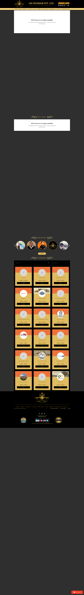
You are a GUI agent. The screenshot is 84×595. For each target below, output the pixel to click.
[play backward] (15, 245)
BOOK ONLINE (41, 406)
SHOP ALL (65, 406)
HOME (18, 406)
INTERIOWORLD (58, 406)
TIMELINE (34, 406)
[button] (67, 5)
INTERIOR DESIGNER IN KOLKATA (58, 410)
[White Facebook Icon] (39, 413)
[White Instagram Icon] (42, 413)
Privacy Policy (63, 408)
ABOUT (22, 406)
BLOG (47, 406)
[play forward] (69, 245)
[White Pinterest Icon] (44, 413)
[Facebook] (62, 5)
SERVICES (28, 406)
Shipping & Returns (54, 408)
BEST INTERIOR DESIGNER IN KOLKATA (40, 410)
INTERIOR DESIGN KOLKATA (25, 410)
